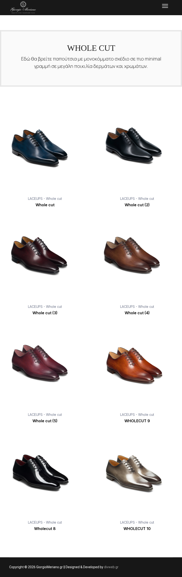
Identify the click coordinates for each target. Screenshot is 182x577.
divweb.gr (111, 567)
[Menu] (165, 6)
